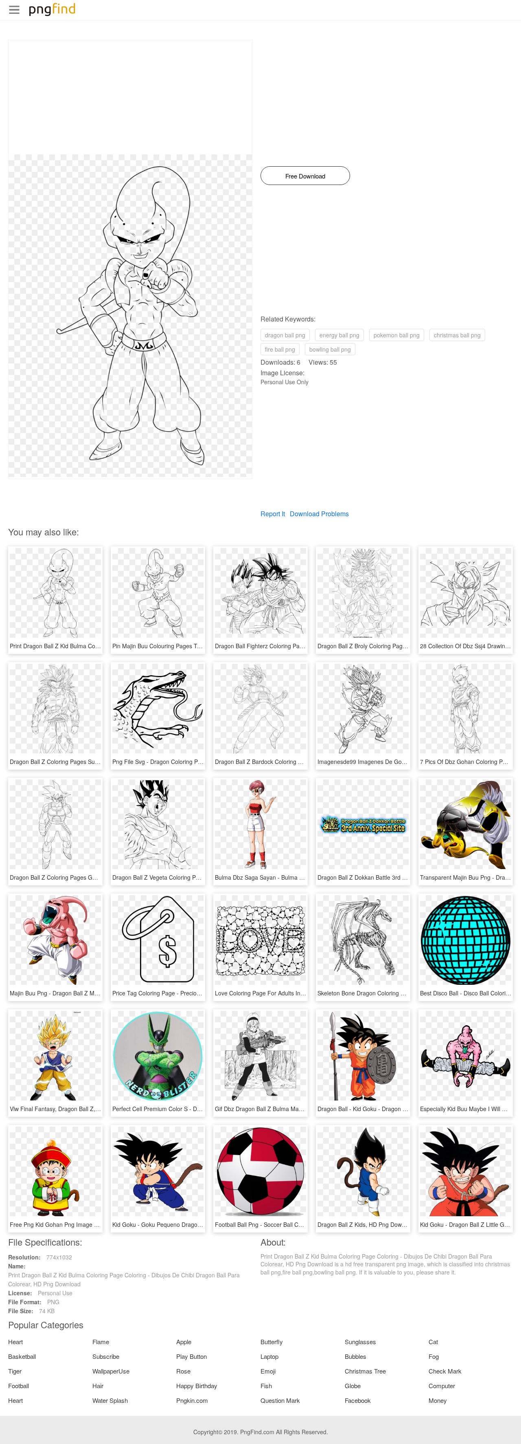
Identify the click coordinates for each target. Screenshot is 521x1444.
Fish (266, 1385)
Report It (272, 513)
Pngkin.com (192, 1400)
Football (18, 1385)
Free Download (305, 176)
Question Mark (280, 1400)
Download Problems (319, 513)
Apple (183, 1341)
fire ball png (280, 349)
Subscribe (105, 1356)
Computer (442, 1385)
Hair (97, 1385)
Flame (100, 1341)
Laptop (269, 1356)
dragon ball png (285, 335)
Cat (433, 1341)
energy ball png (339, 335)
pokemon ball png (397, 335)
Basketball (22, 1356)
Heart (15, 1341)
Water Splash (110, 1400)
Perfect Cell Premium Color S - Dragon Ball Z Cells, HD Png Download (202, 1109)
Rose (183, 1371)
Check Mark (445, 1371)
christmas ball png (457, 335)
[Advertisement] (130, 97)
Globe (353, 1385)
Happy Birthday (196, 1385)
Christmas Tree (365, 1371)
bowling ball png (330, 349)
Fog (434, 1356)
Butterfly (271, 1341)
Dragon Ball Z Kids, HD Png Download (366, 1224)
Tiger (15, 1371)
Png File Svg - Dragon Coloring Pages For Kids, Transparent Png (196, 761)
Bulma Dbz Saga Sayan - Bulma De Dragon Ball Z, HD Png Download (304, 877)
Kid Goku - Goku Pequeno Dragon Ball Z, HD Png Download (189, 1224)
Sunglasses (360, 1341)
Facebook (358, 1400)
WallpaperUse (110, 1371)
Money (438, 1400)
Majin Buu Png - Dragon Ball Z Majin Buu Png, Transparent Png (91, 993)
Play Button (191, 1356)
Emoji (268, 1371)
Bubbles (355, 1356)
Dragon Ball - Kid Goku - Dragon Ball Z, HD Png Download (392, 1109)
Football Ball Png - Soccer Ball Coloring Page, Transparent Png (296, 1224)
